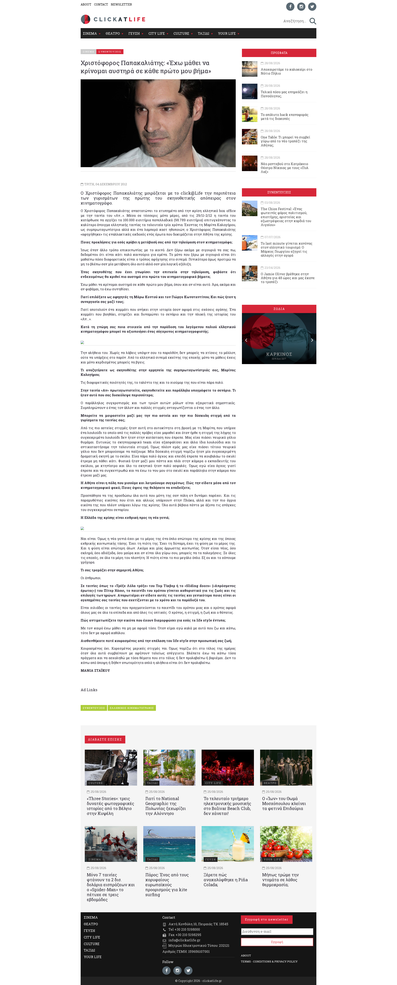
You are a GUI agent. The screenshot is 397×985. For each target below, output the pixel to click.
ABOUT (86, 4)
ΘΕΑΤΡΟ (113, 33)
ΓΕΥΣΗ (134, 33)
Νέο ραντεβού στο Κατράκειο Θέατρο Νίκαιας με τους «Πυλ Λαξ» (285, 168)
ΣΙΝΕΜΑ (90, 33)
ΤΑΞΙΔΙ (203, 33)
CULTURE (181, 33)
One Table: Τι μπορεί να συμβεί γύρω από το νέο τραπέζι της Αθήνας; (285, 141)
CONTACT (101, 4)
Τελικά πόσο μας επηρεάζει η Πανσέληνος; (284, 94)
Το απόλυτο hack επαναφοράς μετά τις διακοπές (285, 116)
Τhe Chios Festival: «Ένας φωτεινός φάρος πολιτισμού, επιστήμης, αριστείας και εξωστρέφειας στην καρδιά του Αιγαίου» (286, 217)
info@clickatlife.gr (184, 940)
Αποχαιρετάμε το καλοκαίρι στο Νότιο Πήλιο (286, 71)
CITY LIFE (156, 33)
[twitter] (312, 6)
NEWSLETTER (121, 4)
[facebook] (290, 6)
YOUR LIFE (227, 33)
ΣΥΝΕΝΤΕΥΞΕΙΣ (94, 708)
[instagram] (301, 6)
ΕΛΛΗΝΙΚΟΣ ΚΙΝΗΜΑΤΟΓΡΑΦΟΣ (132, 708)
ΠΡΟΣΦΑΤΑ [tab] (279, 53)
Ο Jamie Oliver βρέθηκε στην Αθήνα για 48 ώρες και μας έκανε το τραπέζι (288, 278)
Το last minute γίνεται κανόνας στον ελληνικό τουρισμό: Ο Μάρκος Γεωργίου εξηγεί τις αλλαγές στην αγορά (286, 249)
